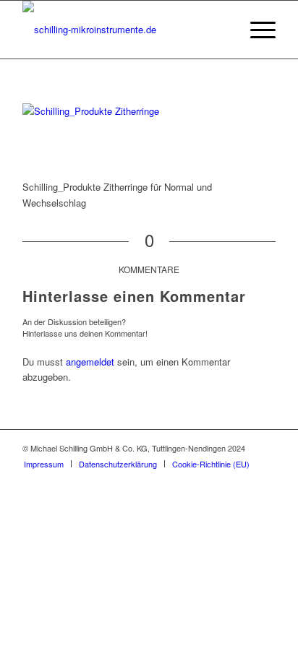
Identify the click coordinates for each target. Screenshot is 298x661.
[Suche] (222, 30)
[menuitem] (222, 30)
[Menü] (256, 30)
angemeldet (90, 361)
